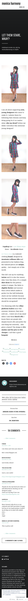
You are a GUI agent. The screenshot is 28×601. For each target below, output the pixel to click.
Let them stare (6, 254)
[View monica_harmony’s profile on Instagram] (6, 559)
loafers (23, 397)
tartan (10, 399)
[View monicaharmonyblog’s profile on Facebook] (2, 559)
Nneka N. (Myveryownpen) (10, 521)
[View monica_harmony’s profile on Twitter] (4, 559)
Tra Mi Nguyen (6, 468)
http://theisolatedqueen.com (10, 494)
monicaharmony (7, 49)
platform (4, 399)
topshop (14, 399)
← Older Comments (9, 438)
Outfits (16, 49)
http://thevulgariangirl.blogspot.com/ (13, 476)
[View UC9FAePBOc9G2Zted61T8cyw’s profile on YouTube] (8, 559)
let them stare (16, 397)
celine (7, 397)
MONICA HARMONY (11, 3)
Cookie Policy (8, 594)
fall (10, 397)
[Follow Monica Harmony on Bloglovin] (14, 344)
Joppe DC (5, 499)
